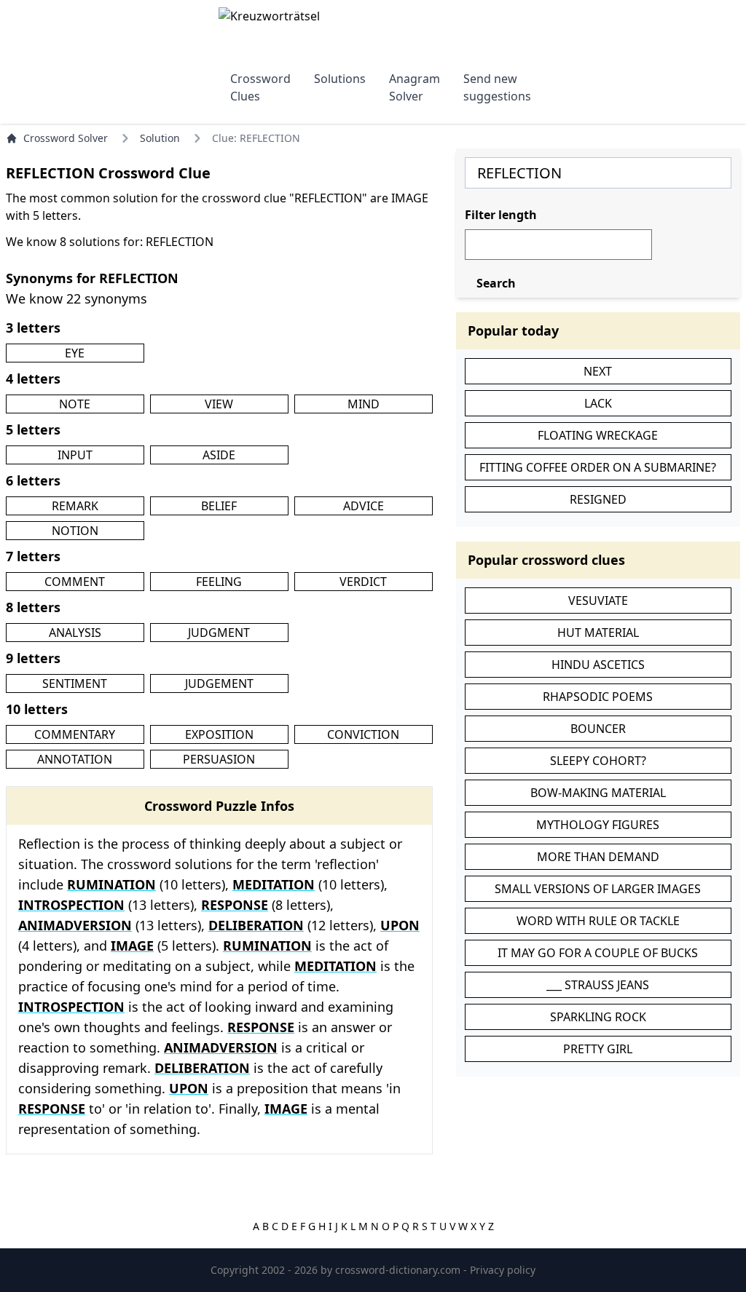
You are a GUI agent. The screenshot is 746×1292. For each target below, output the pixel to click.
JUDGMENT (219, 633)
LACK (598, 403)
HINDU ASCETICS (598, 665)
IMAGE (132, 945)
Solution (160, 138)
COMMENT (74, 582)
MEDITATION (273, 884)
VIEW (219, 404)
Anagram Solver (414, 87)
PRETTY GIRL (597, 1049)
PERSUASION (219, 759)
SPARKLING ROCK (598, 1017)
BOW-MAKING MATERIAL (598, 793)
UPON (400, 925)
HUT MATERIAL (598, 633)
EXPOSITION (219, 734)
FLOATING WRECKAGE (598, 435)
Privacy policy (502, 1270)
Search (496, 283)
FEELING (219, 582)
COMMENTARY (74, 734)
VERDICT (363, 582)
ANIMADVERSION (75, 925)
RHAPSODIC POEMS (598, 697)
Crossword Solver (65, 138)
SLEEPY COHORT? (598, 761)
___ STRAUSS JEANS (597, 985)
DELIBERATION (256, 925)
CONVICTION (363, 734)
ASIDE (219, 455)
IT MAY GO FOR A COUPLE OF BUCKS (598, 953)
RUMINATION (111, 884)
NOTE (74, 404)
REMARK (75, 506)
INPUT (75, 455)
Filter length (501, 215)
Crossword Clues (260, 87)
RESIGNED (598, 499)
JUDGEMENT (219, 683)
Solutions (340, 79)
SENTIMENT (74, 683)
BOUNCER (598, 729)
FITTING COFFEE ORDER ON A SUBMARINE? (597, 467)
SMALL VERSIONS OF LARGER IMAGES (598, 889)
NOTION (75, 531)
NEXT (598, 371)
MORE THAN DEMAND (598, 857)
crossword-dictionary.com (399, 1270)
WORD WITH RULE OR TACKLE (598, 921)
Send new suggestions (497, 87)
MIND (364, 404)
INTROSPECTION (71, 904)
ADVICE (363, 506)
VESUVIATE (598, 601)
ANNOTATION (74, 759)
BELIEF (219, 506)
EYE (75, 353)
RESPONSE (234, 904)
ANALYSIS (75, 633)
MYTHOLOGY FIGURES (597, 825)
